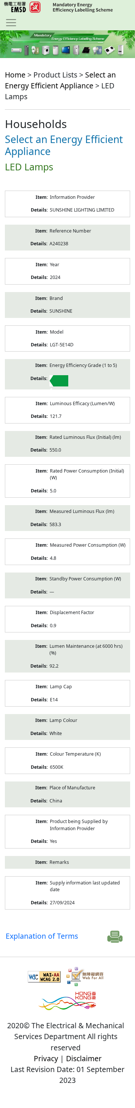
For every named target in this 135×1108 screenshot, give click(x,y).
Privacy (46, 1058)
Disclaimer (84, 1058)
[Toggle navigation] (11, 22)
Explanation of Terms (42, 936)
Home (15, 75)
